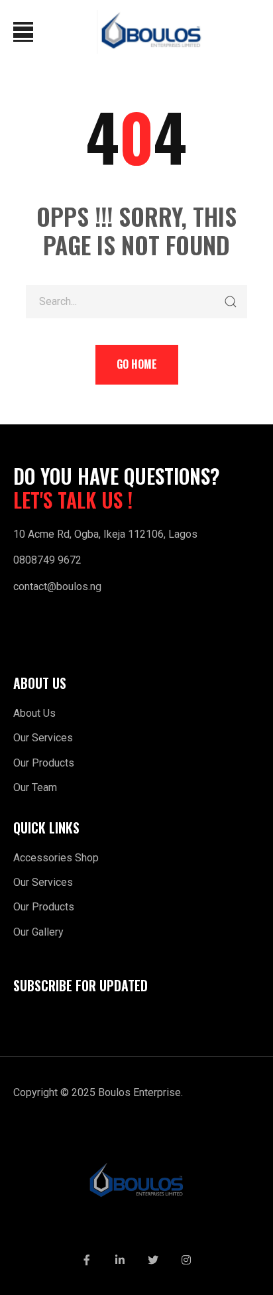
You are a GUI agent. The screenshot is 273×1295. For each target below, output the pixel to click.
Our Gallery (38, 932)
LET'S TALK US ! (73, 500)
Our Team (35, 787)
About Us (34, 713)
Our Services (43, 737)
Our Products (43, 763)
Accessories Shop (56, 857)
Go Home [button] (137, 364)
